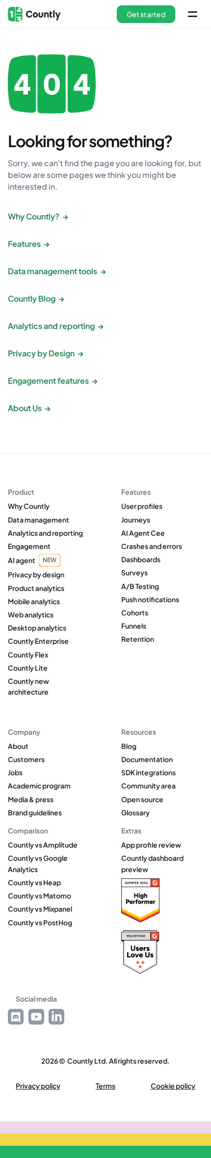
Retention (137, 638)
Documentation (147, 759)
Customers (26, 759)
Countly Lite (28, 667)
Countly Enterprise (38, 640)
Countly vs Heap (34, 882)
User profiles (141, 506)
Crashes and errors (151, 546)
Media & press (30, 799)
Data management (38, 519)
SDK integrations (148, 772)
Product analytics (36, 588)
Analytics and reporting (45, 532)
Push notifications (150, 599)
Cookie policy (173, 1086)
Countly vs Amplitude (43, 844)
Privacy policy (38, 1086)
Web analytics (30, 614)
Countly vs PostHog (40, 922)
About (18, 746)
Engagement (29, 546)
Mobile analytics (34, 601)
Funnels (133, 625)
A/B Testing (140, 586)
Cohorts (134, 612)
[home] (34, 14)
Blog (128, 746)
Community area (148, 785)
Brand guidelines (35, 812)
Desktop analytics (37, 627)
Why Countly (29, 506)
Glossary (135, 812)
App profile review (151, 844)
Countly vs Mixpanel (40, 908)
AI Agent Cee (143, 532)
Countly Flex (28, 654)
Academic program (39, 785)
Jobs (15, 772)
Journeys (135, 519)
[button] (146, 14)
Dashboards (140, 559)
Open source (142, 799)
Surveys (134, 572)
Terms (105, 1086)
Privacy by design (36, 574)
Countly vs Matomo (39, 895)
